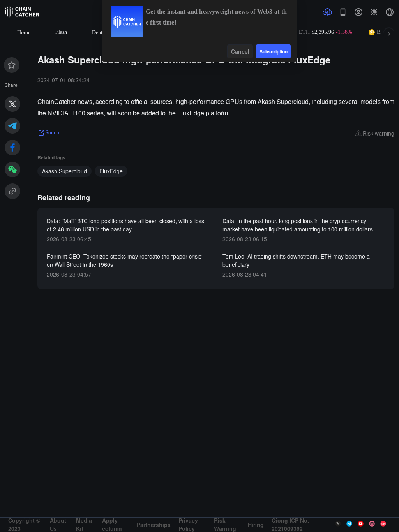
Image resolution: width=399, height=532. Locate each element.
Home (23, 32)
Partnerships (154, 524)
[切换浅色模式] (374, 12)
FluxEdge (111, 171)
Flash (61, 32)
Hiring (256, 524)
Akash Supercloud (64, 171)
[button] (389, 12)
